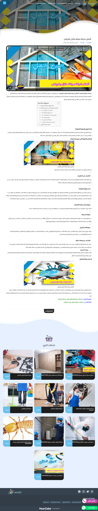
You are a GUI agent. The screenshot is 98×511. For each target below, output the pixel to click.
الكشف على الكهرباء (48, 110)
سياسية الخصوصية (41, 3)
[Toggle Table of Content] (57, 103)
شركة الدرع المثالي (26, 408)
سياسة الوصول (52, 3)
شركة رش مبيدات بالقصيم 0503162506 (83, 442)
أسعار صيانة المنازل (45, 124)
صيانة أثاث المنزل (47, 119)
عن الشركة (31, 3)
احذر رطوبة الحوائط (47, 112)
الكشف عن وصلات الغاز (49, 122)
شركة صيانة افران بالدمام (24, 375)
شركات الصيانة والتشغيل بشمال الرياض (70, 299)
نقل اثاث (53, 49)
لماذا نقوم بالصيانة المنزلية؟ (47, 105)
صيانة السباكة (46, 117)
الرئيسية (70, 3)
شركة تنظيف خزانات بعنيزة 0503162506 (52, 442)
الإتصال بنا (77, 3)
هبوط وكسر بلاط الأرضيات (49, 115)
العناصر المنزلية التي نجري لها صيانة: (49, 108)
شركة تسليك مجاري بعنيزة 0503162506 (83, 375)
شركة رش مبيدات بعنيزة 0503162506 (52, 475)
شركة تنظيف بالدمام (57, 408)
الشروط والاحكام (62, 3)
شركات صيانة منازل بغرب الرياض (73, 302)
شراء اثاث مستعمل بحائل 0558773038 (52, 375)
